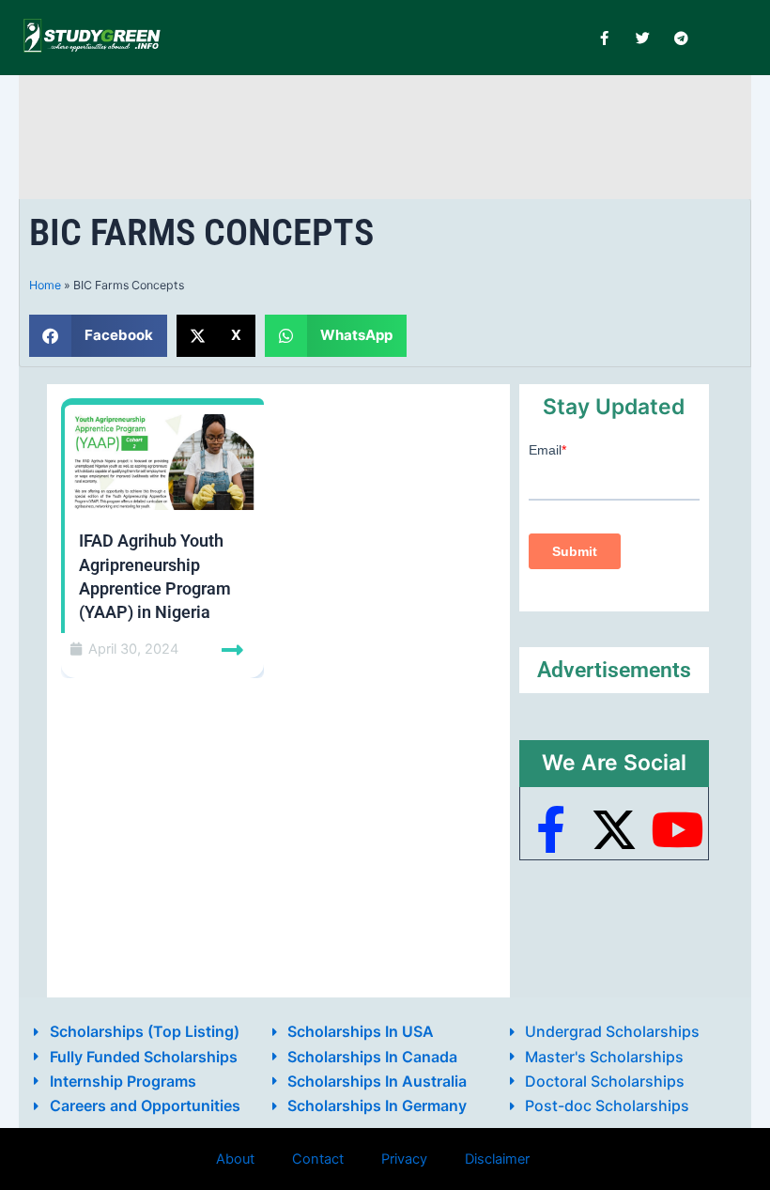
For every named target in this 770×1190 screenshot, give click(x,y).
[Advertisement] (385, 134)
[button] (98, 336)
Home (45, 285)
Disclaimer (497, 1159)
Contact (318, 1159)
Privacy (404, 1159)
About (235, 1159)
